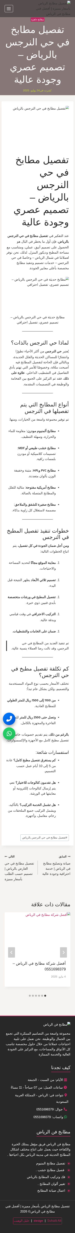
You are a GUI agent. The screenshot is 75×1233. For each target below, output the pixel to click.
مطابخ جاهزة (37, 19)
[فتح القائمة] (9, 8)
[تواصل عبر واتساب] (9, 733)
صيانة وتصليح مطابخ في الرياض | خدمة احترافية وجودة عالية (56, 866)
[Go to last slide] (63, 952)
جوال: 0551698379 (49, 1109)
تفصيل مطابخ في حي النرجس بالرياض (44, 837)
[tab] (45, 996)
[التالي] (11, 952)
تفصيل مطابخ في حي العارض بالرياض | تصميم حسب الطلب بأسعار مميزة (19, 868)
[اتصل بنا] (9, 719)
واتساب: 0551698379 (48, 1117)
